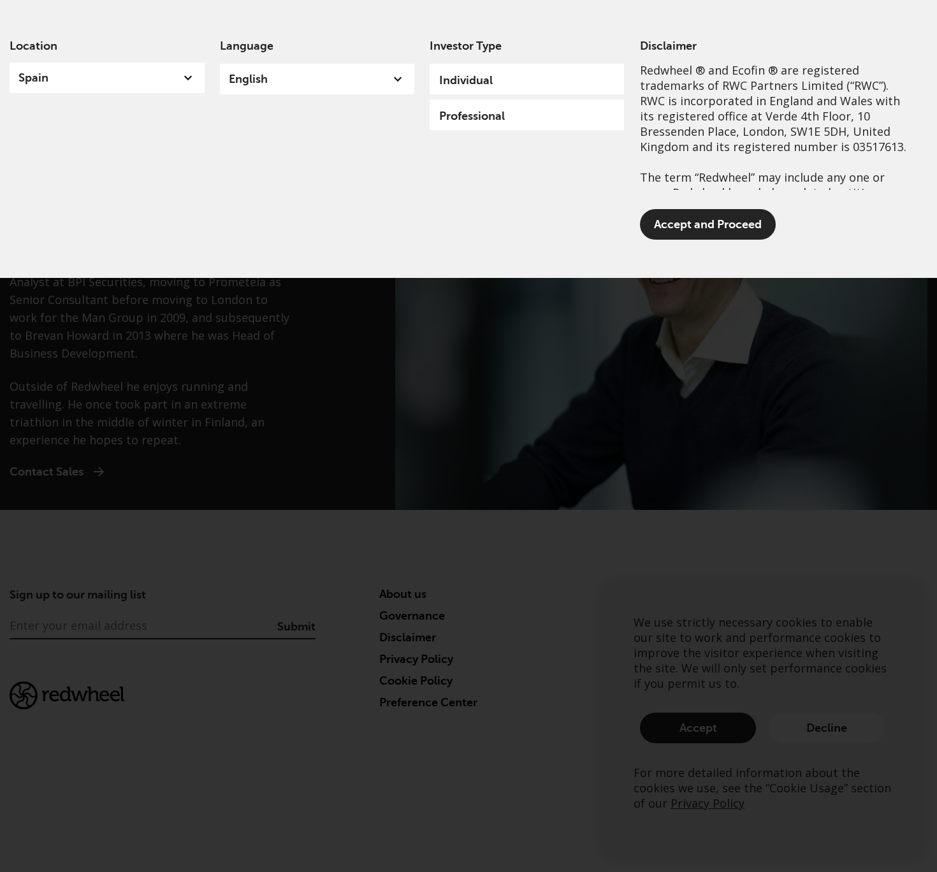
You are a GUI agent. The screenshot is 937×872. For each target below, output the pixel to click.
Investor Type (466, 46)
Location (33, 46)
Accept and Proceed (708, 224)
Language (246, 46)
